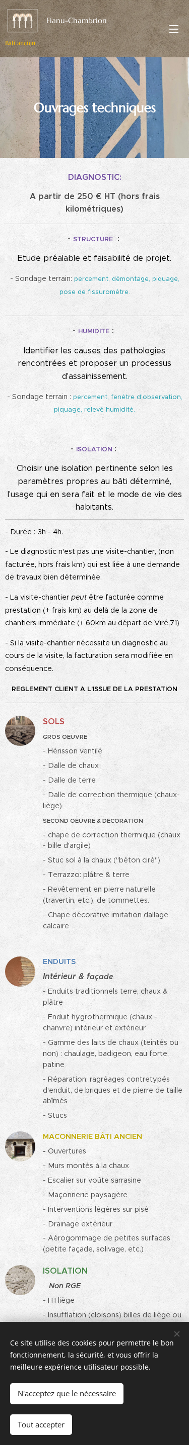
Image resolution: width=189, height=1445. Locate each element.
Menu (174, 29)
